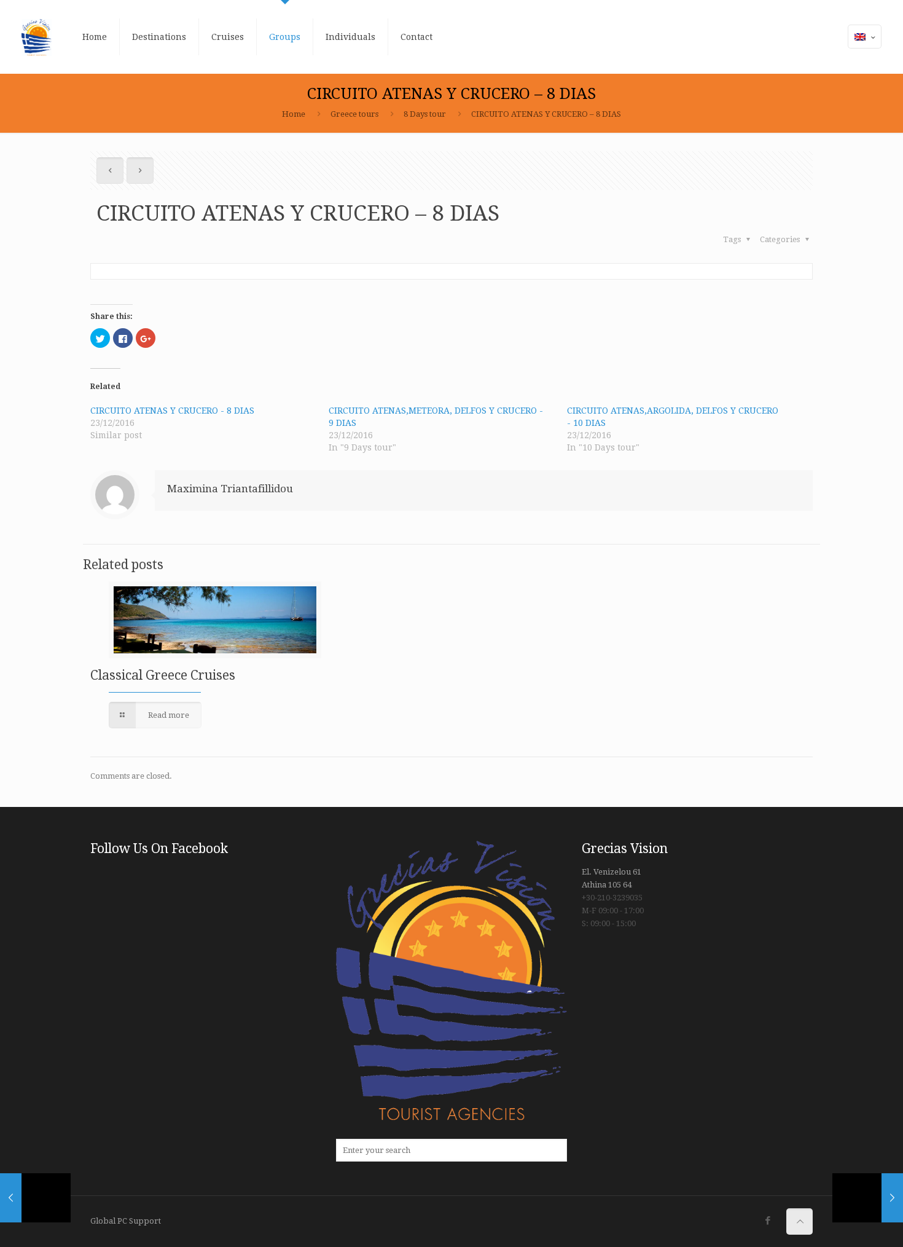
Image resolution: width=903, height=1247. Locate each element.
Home (293, 114)
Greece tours (354, 114)
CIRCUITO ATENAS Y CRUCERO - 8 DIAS (172, 410)
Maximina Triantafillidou (230, 488)
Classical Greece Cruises (162, 675)
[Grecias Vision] (37, 37)
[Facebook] (767, 1220)
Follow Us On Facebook (159, 848)
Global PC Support (125, 1220)
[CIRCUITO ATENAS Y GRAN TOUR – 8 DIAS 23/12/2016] (867, 1197)
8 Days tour (425, 114)
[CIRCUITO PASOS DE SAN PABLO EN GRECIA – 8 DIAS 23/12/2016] (35, 1197)
